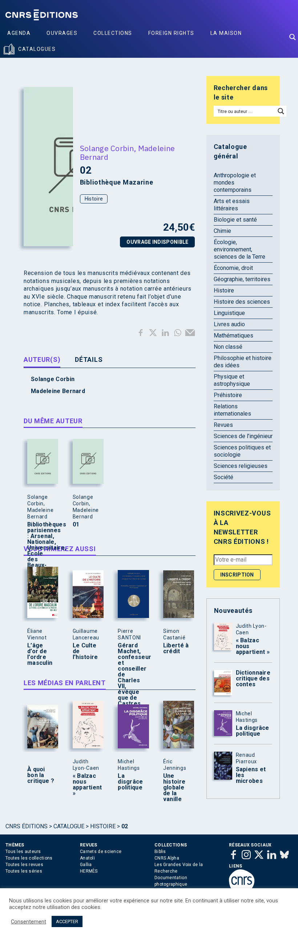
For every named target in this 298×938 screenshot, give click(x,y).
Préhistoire (228, 395)
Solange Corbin (107, 148)
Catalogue (68, 826)
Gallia (86, 864)
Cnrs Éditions (26, 826)
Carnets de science (100, 851)
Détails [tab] (88, 359)
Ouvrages (62, 33)
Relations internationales (232, 410)
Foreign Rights (171, 33)
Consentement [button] (28, 921)
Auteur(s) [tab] (42, 359)
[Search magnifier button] (292, 37)
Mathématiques (233, 335)
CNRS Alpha (166, 858)
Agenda (19, 33)
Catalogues (37, 49)
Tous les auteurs (23, 851)
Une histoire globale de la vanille (174, 787)
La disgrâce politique (130, 782)
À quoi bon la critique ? (40, 775)
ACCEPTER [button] (67, 921)
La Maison (226, 33)
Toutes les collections (29, 858)
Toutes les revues (24, 864)
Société (223, 477)
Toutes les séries (23, 871)
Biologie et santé (235, 219)
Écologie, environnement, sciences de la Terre (239, 249)
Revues (223, 424)
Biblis (160, 851)
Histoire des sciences (242, 301)
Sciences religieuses (240, 465)
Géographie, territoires (242, 279)
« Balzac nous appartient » (86, 784)
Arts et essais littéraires (232, 205)
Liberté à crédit (176, 648)
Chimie (222, 230)
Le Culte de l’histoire (85, 651)
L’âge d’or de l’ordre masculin (39, 654)
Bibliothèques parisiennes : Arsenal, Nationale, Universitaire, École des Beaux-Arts (41, 548)
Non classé (228, 346)
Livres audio (229, 324)
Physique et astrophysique (232, 380)
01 (76, 524)
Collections (112, 33)
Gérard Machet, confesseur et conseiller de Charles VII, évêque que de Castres (131, 675)
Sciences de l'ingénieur (243, 436)
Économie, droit (233, 267)
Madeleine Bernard (58, 391)
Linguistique (229, 313)
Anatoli (87, 858)
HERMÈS (89, 871)
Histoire (94, 199)
